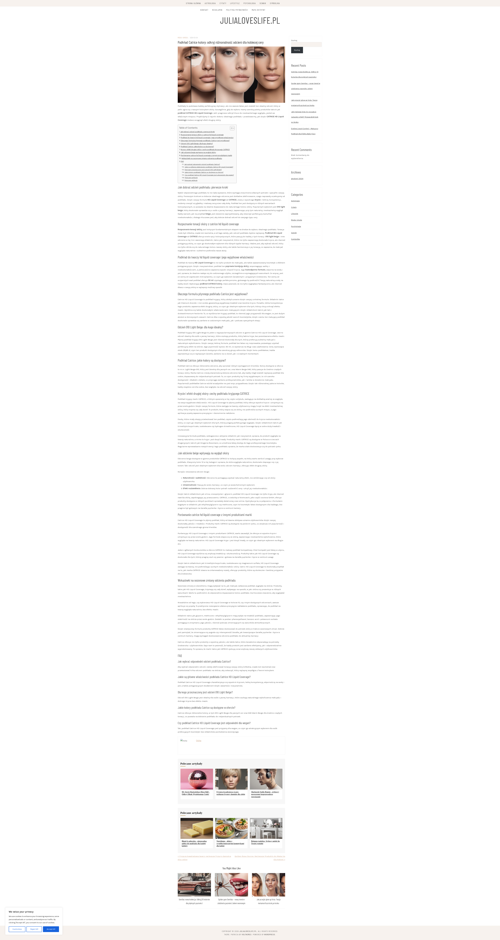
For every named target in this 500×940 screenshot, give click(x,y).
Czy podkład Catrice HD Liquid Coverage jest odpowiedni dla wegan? (209, 175)
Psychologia (250, 3)
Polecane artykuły (191, 178)
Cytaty (223, 3)
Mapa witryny (258, 10)
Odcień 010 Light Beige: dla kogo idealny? (197, 144)
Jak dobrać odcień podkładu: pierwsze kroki (197, 132)
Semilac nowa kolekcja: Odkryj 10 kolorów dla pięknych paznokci (304, 74)
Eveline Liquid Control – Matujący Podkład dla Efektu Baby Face (304, 131)
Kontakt (204, 10)
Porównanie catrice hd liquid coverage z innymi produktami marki (206, 155)
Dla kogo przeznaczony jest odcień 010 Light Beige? (203, 170)
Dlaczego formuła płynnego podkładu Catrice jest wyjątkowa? (205, 141)
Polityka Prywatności (237, 10)
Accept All (51, 929)
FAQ (182, 161)
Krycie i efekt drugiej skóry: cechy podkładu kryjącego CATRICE (205, 150)
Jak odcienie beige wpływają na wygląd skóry (198, 152)
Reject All (34, 929)
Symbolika (275, 3)
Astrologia (210, 3)
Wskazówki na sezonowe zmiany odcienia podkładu (202, 158)
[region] (34, 921)
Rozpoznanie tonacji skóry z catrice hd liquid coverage (202, 135)
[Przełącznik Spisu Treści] (231, 128)
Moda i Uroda (183, 37)
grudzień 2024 (297, 179)
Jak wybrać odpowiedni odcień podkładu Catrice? (202, 164)
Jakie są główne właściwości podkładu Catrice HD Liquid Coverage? (209, 167)
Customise (17, 929)
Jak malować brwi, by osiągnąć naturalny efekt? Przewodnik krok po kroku (304, 117)
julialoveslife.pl (250, 20)
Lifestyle (235, 3)
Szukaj (294, 40)
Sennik (263, 3)
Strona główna (193, 3)
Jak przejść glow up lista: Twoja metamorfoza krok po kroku (304, 102)
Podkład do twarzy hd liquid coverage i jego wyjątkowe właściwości (207, 138)
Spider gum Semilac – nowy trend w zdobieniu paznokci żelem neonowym (305, 88)
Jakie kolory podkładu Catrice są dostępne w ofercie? (204, 172)
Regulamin (217, 10)
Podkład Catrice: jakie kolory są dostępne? (197, 147)
